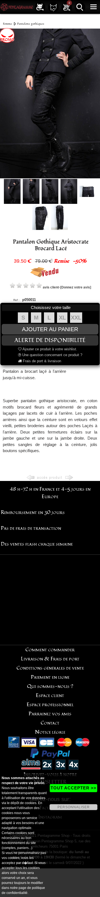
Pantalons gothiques (30, 24)
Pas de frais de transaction (31, 528)
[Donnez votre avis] (75, 287)
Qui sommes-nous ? (50, 686)
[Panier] (66, 6)
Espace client (50, 695)
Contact (50, 722)
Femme (7, 24)
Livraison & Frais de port (50, 658)
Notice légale (50, 732)
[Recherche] (80, 6)
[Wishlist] (53, 6)
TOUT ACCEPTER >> (73, 787)
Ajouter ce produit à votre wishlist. (49, 349)
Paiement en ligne (50, 677)
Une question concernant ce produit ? (51, 355)
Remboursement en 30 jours (33, 512)
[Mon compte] (40, 6)
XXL (76, 318)
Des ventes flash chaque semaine (37, 544)
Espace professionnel (50, 704)
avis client (51, 287)
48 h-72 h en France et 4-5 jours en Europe (50, 493)
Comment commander (50, 649)
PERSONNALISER (74, 807)
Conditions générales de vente (50, 668)
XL (62, 318)
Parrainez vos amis (50, 713)
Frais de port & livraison (41, 361)
